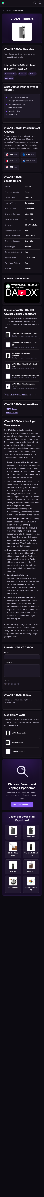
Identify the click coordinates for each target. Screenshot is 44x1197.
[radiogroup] (12, 684)
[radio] (5, 684)
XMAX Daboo (11, 409)
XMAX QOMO (12, 413)
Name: (6, 652)
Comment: (8, 662)
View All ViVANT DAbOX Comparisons (20, 395)
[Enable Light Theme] (35, 3)
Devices (8, 10)
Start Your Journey (20, 804)
